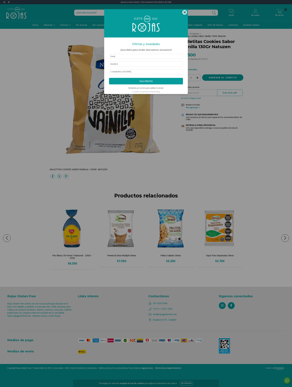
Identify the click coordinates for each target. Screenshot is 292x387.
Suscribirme (146, 81)
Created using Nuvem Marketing (146, 92)
